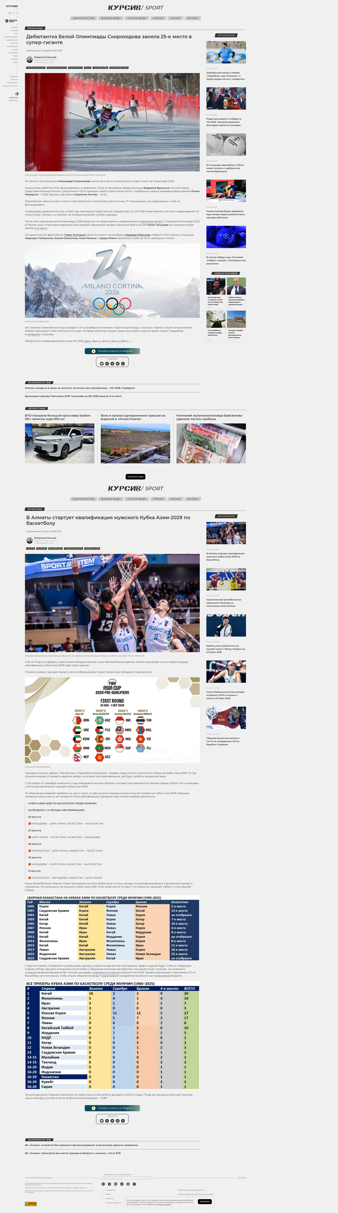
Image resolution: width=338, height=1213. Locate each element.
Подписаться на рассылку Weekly (117, 1175)
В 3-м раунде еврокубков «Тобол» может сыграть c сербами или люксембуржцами (225, 168)
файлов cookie (165, 1204)
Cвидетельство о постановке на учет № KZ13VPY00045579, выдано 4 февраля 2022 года (56, 1188)
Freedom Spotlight (10, 86)
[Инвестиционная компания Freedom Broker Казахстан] (11, 21)
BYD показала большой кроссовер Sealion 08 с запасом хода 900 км (57, 417)
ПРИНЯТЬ (205, 1201)
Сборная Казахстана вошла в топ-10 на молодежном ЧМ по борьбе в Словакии (222, 741)
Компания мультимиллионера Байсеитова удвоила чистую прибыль (209, 417)
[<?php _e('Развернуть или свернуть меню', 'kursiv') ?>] (17, 94)
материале (34, 334)
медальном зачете (151, 221)
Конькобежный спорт (57, 68)
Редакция (14, 76)
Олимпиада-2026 (100, 68)
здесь (87, 341)
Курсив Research (11, 37)
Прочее (158, 18)
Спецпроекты (12, 83)
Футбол (192, 18)
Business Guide (12, 40)
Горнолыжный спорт (36, 68)
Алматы (30, 548)
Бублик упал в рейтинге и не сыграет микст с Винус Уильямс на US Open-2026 (225, 649)
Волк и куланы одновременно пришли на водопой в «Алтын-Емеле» (133, 417)
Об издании (110, 1190)
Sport (154, 7)
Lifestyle (14, 43)
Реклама (14, 80)
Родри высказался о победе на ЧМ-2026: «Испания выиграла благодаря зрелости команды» (223, 122)
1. (128, 341)
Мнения (14, 59)
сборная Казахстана (119, 68)
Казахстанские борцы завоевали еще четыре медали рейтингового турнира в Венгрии (225, 214)
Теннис (175, 18)
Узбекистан (13, 100)
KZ (17, 13)
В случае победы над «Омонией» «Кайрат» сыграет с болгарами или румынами (226, 260)
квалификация (55, 548)
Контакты (110, 1199)
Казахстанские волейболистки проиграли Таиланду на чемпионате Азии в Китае (223, 602)
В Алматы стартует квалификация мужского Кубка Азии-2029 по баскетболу (225, 556)
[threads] (128, 1184)
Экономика (13, 53)
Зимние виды (110, 18)
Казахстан (13, 98)
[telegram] (109, 1184)
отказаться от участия (106, 972)
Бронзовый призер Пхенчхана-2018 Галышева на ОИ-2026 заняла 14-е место (73, 396)
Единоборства (83, 18)
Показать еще (136, 477)
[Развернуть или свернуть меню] (17, 69)
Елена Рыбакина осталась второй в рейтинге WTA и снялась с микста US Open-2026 (225, 695)
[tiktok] (121, 1184)
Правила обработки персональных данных (196, 1194)
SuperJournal (12, 46)
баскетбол (41, 548)
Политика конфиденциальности (191, 1190)
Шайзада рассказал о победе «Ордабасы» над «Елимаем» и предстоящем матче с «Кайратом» (225, 75)
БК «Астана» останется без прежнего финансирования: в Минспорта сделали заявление (81, 1145)
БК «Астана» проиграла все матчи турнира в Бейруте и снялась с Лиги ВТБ (73, 1153)
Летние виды (137, 18)
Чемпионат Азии (92, 548)
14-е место (40, 228)
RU (10, 13)
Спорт (15, 56)
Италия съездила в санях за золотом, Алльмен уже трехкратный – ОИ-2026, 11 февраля (80, 388)
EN (13, 13)
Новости (14, 27)
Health (15, 50)
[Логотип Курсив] (12, 6)
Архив (15, 62)
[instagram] (103, 1184)
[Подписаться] (150, 1177)
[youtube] (115, 1184)
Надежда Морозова (137, 234)
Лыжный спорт (75, 68)
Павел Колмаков (75, 234)
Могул (87, 68)
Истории (14, 31)
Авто (16, 34)
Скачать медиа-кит (113, 1203)
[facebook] (134, 1184)
